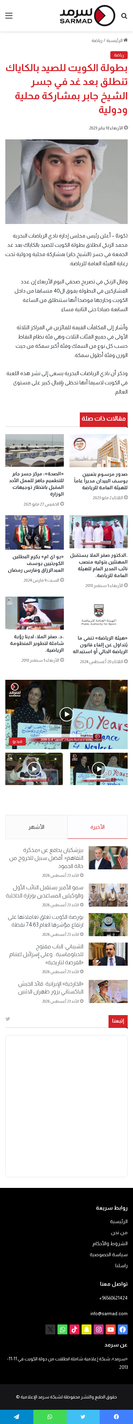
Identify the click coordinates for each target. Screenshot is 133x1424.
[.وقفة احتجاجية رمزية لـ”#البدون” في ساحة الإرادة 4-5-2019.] (99, 769)
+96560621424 (113, 1298)
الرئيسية (114, 40)
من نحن (119, 1232)
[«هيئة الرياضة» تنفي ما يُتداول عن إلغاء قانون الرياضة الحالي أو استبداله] (99, 614)
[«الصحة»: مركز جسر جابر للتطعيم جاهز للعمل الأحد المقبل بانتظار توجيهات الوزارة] (34, 450)
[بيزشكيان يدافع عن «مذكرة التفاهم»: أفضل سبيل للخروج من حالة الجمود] (108, 857)
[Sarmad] (87, 15)
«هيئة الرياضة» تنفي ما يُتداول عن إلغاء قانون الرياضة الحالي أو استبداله (100, 644)
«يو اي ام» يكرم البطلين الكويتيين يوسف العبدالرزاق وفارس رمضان (36, 563)
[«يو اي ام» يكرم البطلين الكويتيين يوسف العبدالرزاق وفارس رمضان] (34, 532)
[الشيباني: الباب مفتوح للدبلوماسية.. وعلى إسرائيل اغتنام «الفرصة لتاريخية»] (108, 954)
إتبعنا (118, 1021)
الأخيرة (97, 827)
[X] (50, 1329)
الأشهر (36, 827)
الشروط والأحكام (110, 1243)
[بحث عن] (124, 18)
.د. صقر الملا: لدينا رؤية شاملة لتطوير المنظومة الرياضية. (37, 643)
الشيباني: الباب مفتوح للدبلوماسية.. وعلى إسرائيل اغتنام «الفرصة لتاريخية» (46, 954)
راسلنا (121, 1265)
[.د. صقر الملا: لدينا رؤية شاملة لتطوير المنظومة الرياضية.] (34, 613)
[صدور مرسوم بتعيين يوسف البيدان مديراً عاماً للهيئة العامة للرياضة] (99, 450)
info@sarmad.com (109, 1313)
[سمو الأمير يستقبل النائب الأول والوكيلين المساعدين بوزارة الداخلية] (108, 895)
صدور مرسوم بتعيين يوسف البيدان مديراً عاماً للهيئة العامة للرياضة (101, 480)
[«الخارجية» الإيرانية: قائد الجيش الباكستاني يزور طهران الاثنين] (108, 991)
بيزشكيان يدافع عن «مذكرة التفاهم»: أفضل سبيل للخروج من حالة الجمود (46, 858)
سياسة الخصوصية (109, 1254)
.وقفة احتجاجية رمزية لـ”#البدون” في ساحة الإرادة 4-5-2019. (104, 800)
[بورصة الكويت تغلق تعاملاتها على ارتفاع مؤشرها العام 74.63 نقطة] (108, 924)
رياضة (97, 40)
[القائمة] (8, 18)
